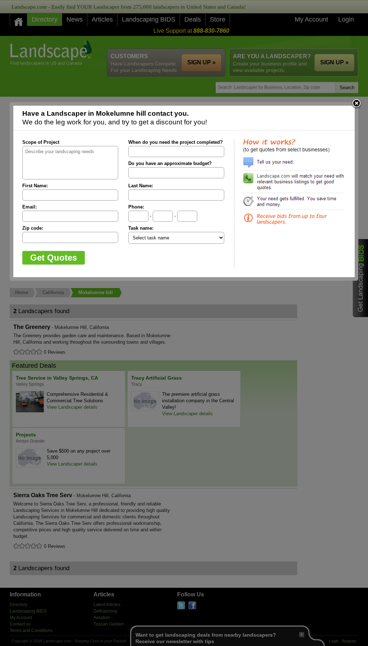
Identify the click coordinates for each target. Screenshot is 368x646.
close (356, 103)
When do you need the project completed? (175, 142)
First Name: (35, 185)
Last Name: (140, 185)
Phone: (136, 207)
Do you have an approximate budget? (170, 163)
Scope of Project (40, 142)
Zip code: (32, 228)
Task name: (140, 228)
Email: (29, 207)
